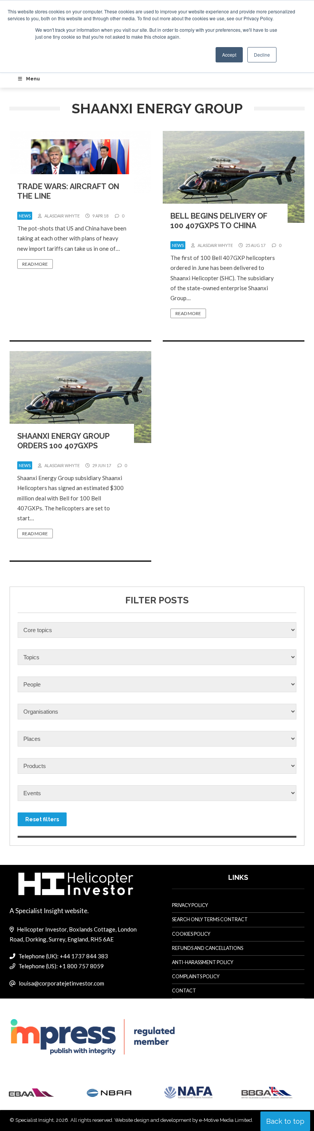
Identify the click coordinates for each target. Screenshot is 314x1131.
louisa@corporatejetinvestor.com (61, 983)
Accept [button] (229, 54)
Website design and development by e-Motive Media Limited (183, 1120)
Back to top (285, 1121)
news (25, 215)
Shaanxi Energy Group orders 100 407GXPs (63, 440)
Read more (35, 264)
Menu (33, 79)
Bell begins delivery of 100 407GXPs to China (218, 220)
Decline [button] (262, 54)
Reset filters (42, 819)
